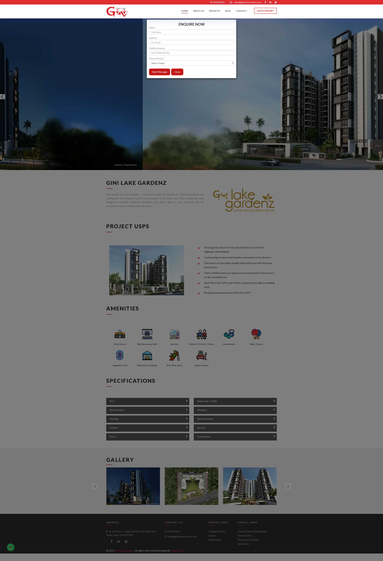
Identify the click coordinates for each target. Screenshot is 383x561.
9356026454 (218, 2)
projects (214, 11)
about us (198, 11)
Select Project (156, 58)
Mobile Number (157, 48)
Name (152, 27)
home (184, 11)
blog (228, 11)
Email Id (153, 38)
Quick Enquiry (265, 10)
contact (241, 11)
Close (177, 71)
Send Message (159, 71)
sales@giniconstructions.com (247, 2)
